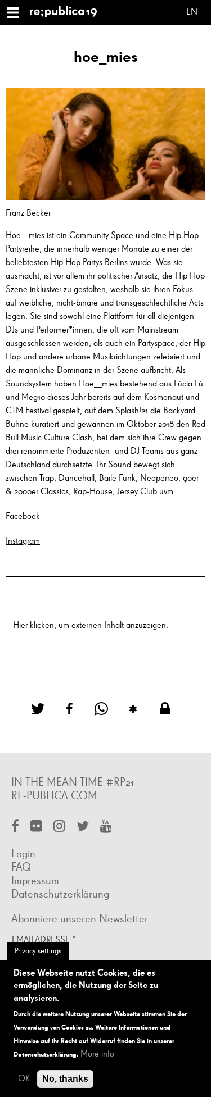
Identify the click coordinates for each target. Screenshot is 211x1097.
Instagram (23, 541)
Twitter (82, 827)
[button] (42, 709)
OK (24, 1079)
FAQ (21, 867)
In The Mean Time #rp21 (72, 782)
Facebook (23, 516)
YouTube (106, 827)
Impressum (35, 880)
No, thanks (65, 1079)
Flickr (36, 827)
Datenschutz (35, 639)
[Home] (68, 12)
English (191, 14)
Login (23, 853)
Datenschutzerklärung (60, 894)
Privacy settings (38, 951)
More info (97, 1054)
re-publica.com (54, 796)
